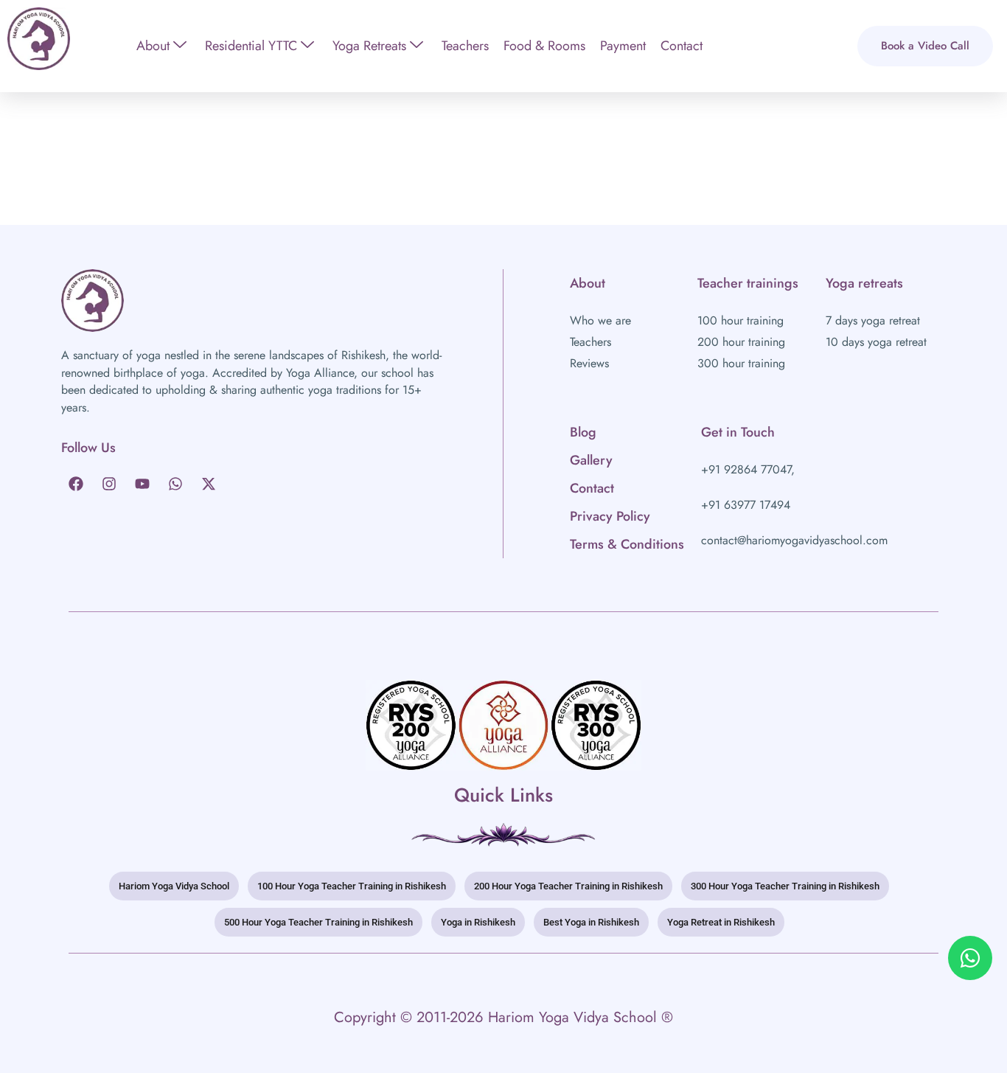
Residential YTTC (251, 45)
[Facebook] (76, 484)
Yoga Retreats (369, 45)
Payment (623, 45)
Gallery (591, 460)
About (153, 45)
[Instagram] (109, 484)
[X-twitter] (208, 484)
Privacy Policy (610, 516)
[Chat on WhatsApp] (970, 958)
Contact (682, 45)
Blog (583, 432)
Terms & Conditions (627, 544)
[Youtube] (142, 484)
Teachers (465, 45)
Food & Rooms (544, 45)
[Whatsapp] (175, 484)
